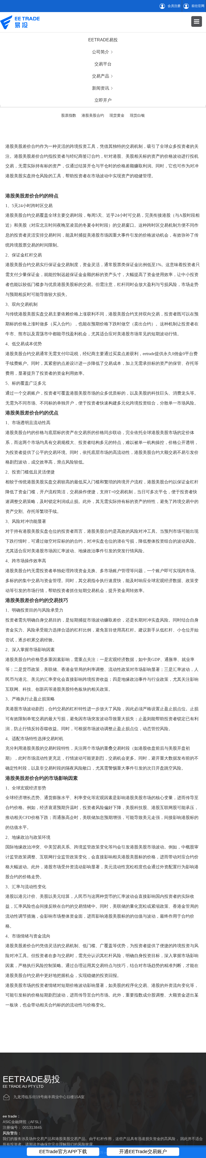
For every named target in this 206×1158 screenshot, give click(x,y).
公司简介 (100, 52)
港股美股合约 (93, 115)
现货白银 (137, 115)
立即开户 (103, 100)
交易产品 (100, 76)
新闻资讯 (100, 88)
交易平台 (103, 64)
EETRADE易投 (103, 40)
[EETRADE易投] (20, 22)
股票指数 (68, 115)
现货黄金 (116, 115)
